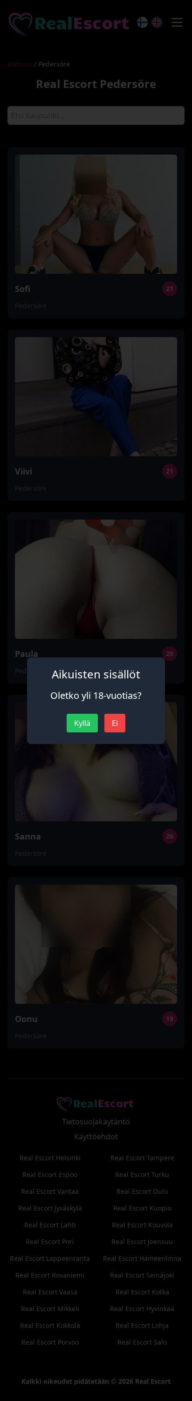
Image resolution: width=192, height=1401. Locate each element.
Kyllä (82, 723)
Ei (115, 723)
